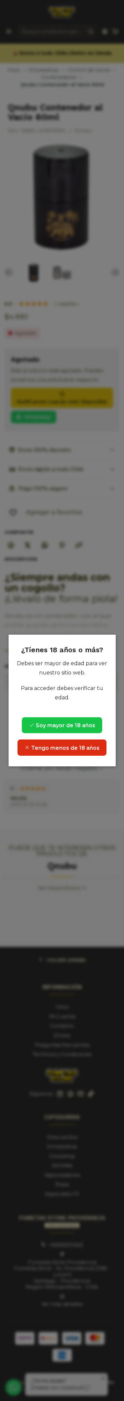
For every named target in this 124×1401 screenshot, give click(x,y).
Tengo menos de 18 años (65, 748)
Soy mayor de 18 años (64, 725)
